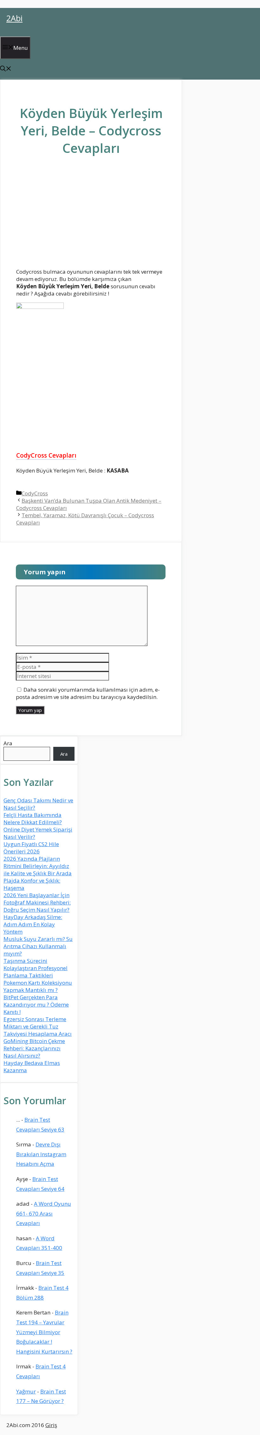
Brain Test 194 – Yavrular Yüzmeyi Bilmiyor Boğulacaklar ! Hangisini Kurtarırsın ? (44, 1332)
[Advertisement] (91, 216)
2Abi (14, 18)
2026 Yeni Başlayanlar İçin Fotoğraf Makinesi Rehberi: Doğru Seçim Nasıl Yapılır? (37, 902)
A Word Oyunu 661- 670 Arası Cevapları (43, 1213)
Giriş (51, 1425)
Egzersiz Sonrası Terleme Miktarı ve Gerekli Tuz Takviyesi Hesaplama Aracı (37, 1026)
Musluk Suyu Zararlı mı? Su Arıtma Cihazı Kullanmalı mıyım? (38, 946)
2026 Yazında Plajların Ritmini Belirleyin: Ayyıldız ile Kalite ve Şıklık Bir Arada (37, 866)
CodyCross (35, 493)
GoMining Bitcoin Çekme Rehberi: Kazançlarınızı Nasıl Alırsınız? (34, 1048)
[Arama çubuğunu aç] (5, 69)
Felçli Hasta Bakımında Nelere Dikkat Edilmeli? (32, 818)
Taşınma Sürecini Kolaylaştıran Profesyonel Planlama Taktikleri (35, 968)
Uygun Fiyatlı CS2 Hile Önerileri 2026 (31, 847)
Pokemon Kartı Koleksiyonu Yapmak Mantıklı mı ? (37, 986)
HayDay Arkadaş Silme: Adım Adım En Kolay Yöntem (32, 924)
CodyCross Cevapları (46, 455)
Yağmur (26, 1391)
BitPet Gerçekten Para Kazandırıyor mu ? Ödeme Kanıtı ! (36, 1004)
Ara (7, 743)
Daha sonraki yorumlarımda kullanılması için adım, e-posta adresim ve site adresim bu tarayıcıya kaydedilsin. (88, 693)
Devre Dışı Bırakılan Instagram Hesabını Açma (41, 1154)
